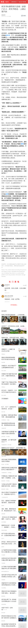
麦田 (22, 144)
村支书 (8, 35)
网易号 (7, 2)
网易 (2, 2)
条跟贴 (13, 305)
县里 (7, 194)
